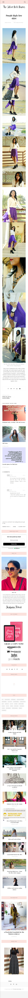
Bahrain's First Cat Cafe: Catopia (14, 804)
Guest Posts (7, 699)
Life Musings (15, 701)
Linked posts (22, 701)
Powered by (10, 548)
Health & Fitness (20, 699)
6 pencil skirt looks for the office (14, 854)
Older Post (22, 526)
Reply (24, 475)
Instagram (4, 701)
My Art (16, 703)
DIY (2, 699)
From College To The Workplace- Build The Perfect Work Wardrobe (14, 769)
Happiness (13, 699)
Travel (20, 708)
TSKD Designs (14, 708)
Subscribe (14, 544)
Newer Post (6, 526)
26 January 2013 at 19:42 (11, 476)
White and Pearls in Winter (14, 839)
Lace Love (10, 701)
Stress (3, 708)
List (3, 703)
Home (14, 526)
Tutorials (4, 710)
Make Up (6, 703)
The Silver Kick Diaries (17, 989)
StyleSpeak (8, 708)
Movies (11, 703)
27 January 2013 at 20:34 (11, 491)
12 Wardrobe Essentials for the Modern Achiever (14, 933)
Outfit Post (21, 703)
